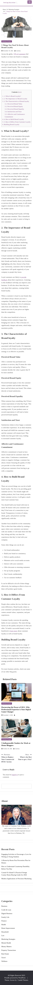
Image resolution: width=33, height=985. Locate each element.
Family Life (5, 917)
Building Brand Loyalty (10, 124)
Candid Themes (23, 980)
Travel (3, 957)
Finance (4, 921)
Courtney (18, 50)
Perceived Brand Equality (14, 109)
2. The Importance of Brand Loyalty (14, 99)
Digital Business (6, 913)
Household (5, 932)
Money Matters (6, 946)
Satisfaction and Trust (13, 111)
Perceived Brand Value (13, 104)
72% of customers (19, 54)
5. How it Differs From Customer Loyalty (16, 122)
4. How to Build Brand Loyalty (13, 119)
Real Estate (5, 954)
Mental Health (6, 943)
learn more (13, 631)
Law (2, 935)
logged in (15, 775)
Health (3, 924)
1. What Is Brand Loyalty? (11, 96)
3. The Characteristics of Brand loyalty (15, 101)
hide (20, 92)
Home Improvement (8, 928)
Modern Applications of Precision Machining (16, 879)
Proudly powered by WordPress (15, 978)
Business (4, 906)
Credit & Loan (6, 910)
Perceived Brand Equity (14, 106)
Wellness (4, 961)
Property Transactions (8, 950)
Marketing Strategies (6, 41)
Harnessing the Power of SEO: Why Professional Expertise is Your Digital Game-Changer (16, 709)
